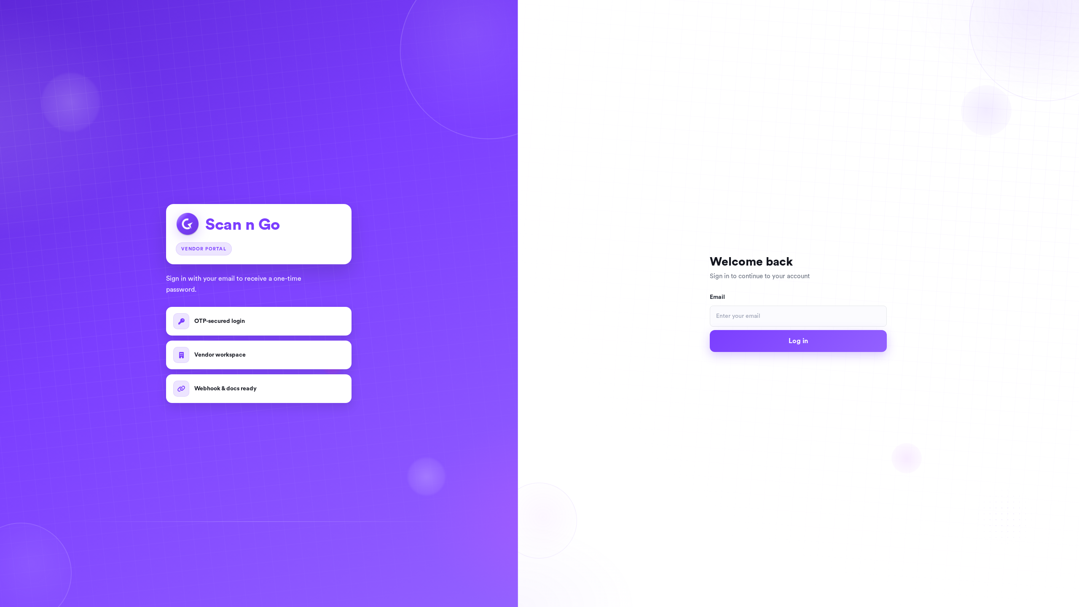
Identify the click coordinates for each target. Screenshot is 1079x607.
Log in (798, 341)
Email (717, 297)
